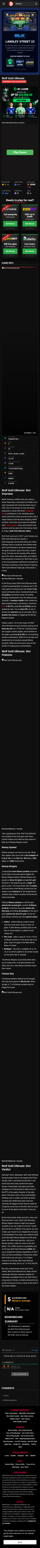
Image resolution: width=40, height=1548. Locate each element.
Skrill (20, 1447)
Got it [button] (20, 1542)
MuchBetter (26, 1444)
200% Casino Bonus (11, 1413)
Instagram (20, 1455)
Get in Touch (24, 1467)
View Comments (20, 1374)
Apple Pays (8, 1444)
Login (36, 1350)
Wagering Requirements (27, 1438)
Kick (27, 1455)
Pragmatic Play (13, 439)
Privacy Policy (20, 1464)
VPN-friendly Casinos (20, 1421)
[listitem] (10, 62)
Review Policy (9, 1464)
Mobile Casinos (15, 1419)
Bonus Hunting (12, 1430)
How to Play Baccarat (25, 1430)
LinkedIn (32, 1455)
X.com (7, 1455)
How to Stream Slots (27, 1436)
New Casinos (26, 1419)
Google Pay (16, 1444)
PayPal (33, 1444)
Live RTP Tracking (20, 1441)
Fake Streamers (8, 1441)
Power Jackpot (12, 525)
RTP (3, 606)
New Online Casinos (13, 1416)
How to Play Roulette (12, 1436)
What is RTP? (9, 1438)
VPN (16, 1438)
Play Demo (20, 152)
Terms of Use (30, 1464)
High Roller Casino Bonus (27, 1413)
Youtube (13, 1455)
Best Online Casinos (27, 1416)
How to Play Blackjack (13, 1433)
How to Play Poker (28, 1433)
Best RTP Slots (32, 1441)
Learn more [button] (8, 1536)
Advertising (15, 1467)
